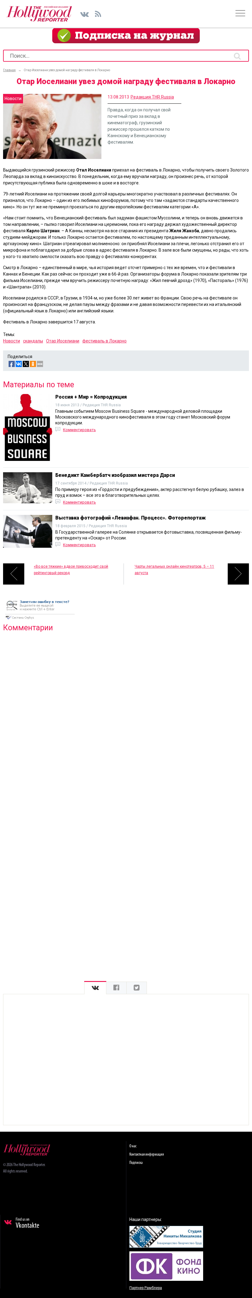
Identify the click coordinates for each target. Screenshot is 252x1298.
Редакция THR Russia (152, 97)
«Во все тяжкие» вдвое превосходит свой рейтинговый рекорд (71, 569)
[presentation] (95, 988)
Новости (11, 340)
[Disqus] (126, 715)
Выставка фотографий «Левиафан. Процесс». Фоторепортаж (130, 518)
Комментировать (79, 429)
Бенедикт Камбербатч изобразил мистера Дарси (115, 475)
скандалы (33, 340)
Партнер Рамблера (145, 1288)
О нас (132, 1146)
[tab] (95, 988)
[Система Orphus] (40, 619)
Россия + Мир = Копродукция (91, 397)
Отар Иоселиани (62, 340)
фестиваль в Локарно (104, 340)
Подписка (136, 1163)
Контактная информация (146, 1154)
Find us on (27, 1223)
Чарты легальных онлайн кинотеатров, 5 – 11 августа (174, 569)
